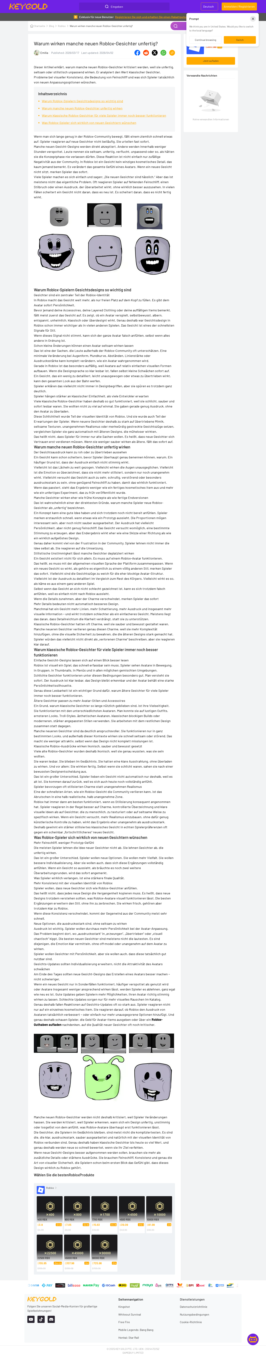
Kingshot (124, 1306)
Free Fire (124, 1322)
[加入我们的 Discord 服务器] (51, 1319)
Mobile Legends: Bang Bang (135, 1329)
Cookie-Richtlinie (191, 1322)
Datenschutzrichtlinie (193, 1306)
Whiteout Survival (129, 1314)
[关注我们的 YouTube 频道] (31, 1319)
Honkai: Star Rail (128, 1337)
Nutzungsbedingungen (194, 1314)
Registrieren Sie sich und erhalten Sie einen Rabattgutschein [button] (154, 17)
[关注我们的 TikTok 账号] (41, 1319)
